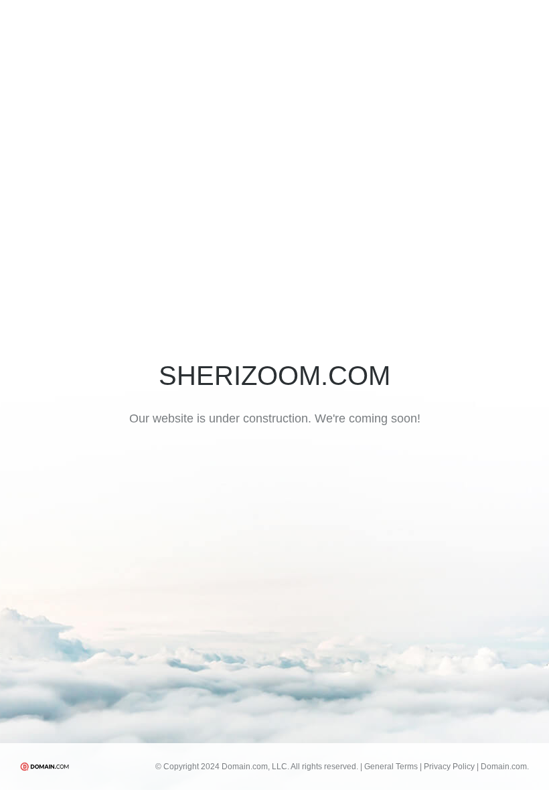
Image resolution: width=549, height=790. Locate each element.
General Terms (391, 766)
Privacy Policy (449, 766)
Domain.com (505, 766)
